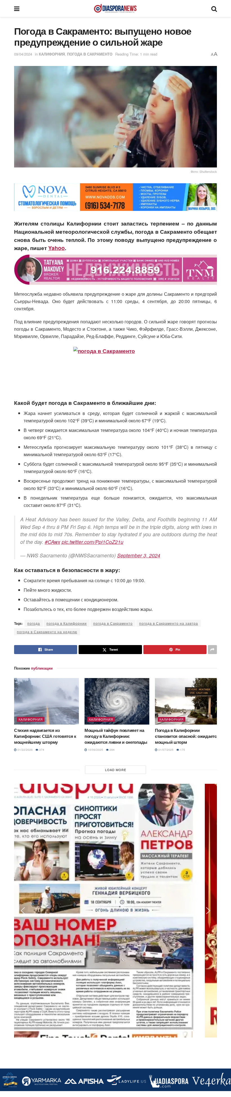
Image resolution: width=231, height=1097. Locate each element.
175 (182, 750)
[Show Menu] (16, 8)
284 (112, 750)
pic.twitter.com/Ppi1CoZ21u (92, 541)
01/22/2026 (25, 750)
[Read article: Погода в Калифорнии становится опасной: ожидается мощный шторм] (187, 701)
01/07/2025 (165, 750)
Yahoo (56, 248)
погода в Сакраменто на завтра (168, 623)
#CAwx (52, 541)
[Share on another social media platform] (212, 649)
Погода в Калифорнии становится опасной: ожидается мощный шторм (187, 736)
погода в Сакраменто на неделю (47, 631)
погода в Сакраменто (113, 623)
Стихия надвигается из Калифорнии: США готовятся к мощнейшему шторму (45, 736)
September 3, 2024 (138, 555)
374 (41, 750)
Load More (115, 769)
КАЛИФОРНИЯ (52, 54)
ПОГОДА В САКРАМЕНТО (89, 54)
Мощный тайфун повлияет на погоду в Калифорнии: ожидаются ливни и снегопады (116, 736)
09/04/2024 (23, 54)
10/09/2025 (95, 750)
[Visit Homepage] (115, 8)
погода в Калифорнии (66, 623)
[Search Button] (214, 8)
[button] (22, 197)
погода (33, 623)
